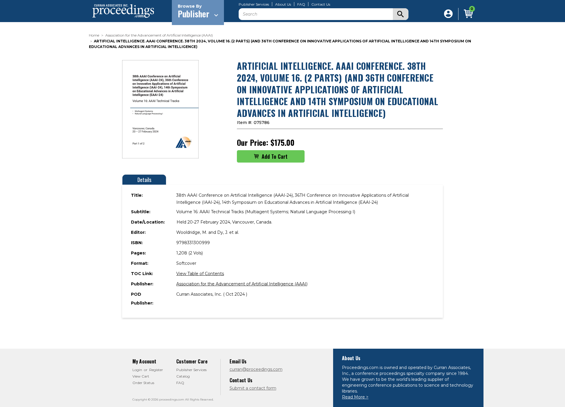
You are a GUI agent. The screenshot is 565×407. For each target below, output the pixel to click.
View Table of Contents (200, 273)
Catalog (183, 376)
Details (144, 179)
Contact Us (320, 4)
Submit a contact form (253, 388)
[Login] (448, 14)
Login (137, 370)
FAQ (301, 4)
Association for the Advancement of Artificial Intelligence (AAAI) (242, 284)
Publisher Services (254, 4)
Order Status (143, 382)
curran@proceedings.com (256, 369)
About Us (283, 4)
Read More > (355, 397)
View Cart (140, 376)
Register (156, 370)
